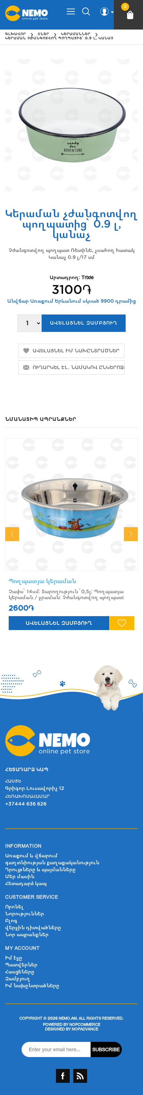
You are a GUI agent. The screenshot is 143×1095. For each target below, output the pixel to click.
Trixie (88, 277)
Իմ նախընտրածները (32, 985)
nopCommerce (84, 1025)
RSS (80, 1076)
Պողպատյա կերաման (42, 581)
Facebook (63, 1076)
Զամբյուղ (17, 978)
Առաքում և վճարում (31, 855)
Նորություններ (24, 913)
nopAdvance (85, 1029)
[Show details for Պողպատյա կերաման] (71, 505)
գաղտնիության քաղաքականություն (52, 862)
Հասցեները (19, 971)
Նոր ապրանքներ (27, 934)
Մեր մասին (19, 876)
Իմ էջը (13, 958)
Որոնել (14, 906)
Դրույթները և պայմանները (40, 869)
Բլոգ (11, 920)
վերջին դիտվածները (33, 927)
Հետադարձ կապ (26, 883)
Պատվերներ (21, 964)
